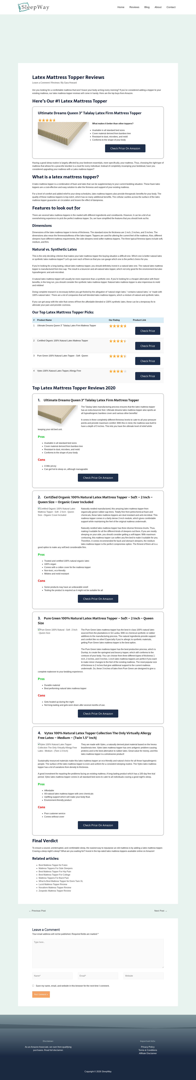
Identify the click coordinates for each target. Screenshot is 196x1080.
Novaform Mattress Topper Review (55, 887)
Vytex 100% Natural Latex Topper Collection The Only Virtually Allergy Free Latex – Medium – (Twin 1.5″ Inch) (94, 736)
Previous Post (37, 911)
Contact (171, 7)
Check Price (148, 331)
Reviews (134, 7)
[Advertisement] (98, 34)
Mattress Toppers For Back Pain (54, 878)
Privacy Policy (148, 1047)
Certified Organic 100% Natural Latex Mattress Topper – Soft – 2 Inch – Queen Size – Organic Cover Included (95, 500)
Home (120, 7)
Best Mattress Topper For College (54, 875)
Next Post (160, 911)
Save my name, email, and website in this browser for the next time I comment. (72, 986)
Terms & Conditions (148, 1050)
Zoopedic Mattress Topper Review (55, 891)
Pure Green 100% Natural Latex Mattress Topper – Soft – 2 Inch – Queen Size (95, 621)
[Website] (143, 976)
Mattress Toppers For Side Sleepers (56, 868)
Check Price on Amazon (125, 148)
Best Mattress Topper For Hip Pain (55, 871)
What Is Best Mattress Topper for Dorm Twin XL (61, 881)
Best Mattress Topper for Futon (53, 865)
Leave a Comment (41, 83)
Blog (147, 7)
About (158, 7)
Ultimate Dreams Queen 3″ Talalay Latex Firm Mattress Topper (91, 400)
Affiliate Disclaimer (148, 1053)
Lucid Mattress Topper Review (53, 884)
